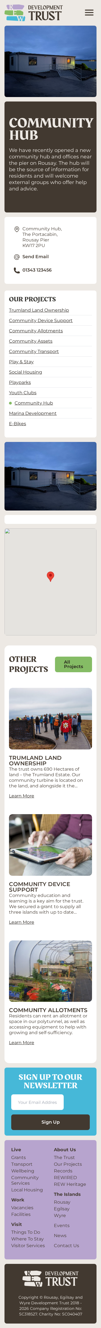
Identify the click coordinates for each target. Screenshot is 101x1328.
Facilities (21, 1214)
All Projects (73, 664)
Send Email (35, 256)
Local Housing (27, 1189)
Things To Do (25, 1232)
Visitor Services (28, 1245)
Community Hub (34, 403)
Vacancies (22, 1207)
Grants (18, 1157)
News (60, 1235)
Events (62, 1225)
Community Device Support (41, 320)
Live (16, 1149)
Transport (22, 1164)
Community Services (25, 1180)
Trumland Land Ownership (39, 310)
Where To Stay (27, 1239)
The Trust (64, 1157)
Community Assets (30, 341)
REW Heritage (70, 1184)
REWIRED (65, 1177)
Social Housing (25, 372)
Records (63, 1171)
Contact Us (66, 1245)
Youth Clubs (22, 392)
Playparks (20, 382)
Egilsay (62, 1208)
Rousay (62, 1202)
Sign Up (51, 1122)
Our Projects (68, 1164)
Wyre (60, 1215)
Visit (16, 1224)
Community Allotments (36, 330)
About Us (65, 1149)
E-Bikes (17, 423)
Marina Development (33, 413)
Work (17, 1200)
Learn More (21, 796)
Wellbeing (22, 1171)
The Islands (67, 1194)
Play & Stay (21, 361)
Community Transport (34, 351)
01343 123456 (37, 270)
